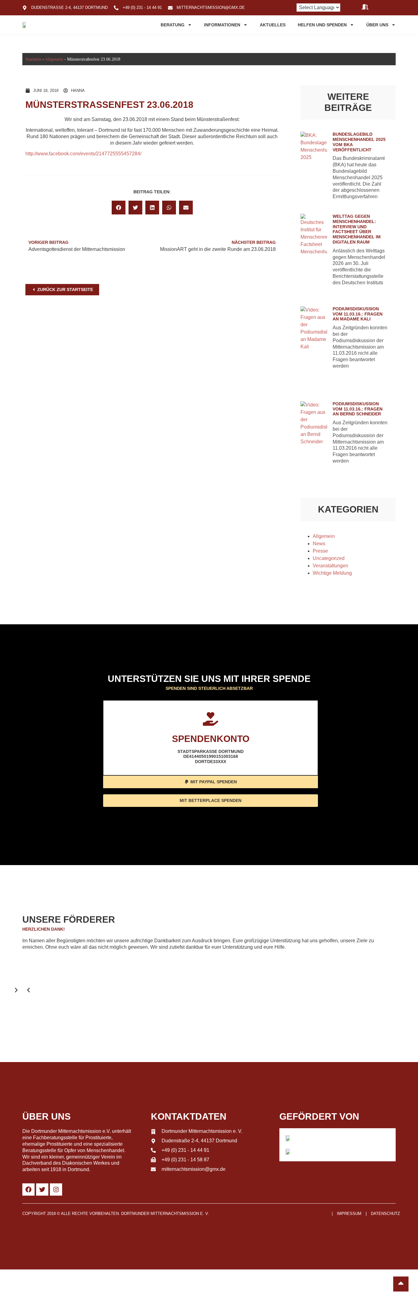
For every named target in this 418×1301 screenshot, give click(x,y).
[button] (118, 207)
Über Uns (377, 24)
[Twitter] (42, 1189)
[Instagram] (56, 1189)
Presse (320, 551)
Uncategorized (329, 558)
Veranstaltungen (330, 565)
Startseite (33, 59)
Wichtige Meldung (332, 573)
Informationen (222, 24)
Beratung (173, 24)
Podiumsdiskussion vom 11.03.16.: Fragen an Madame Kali (358, 314)
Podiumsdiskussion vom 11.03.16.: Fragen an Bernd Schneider (358, 409)
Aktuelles (273, 24)
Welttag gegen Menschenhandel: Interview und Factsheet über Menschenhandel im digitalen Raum (357, 229)
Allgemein (54, 59)
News (319, 543)
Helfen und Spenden (322, 24)
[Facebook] (28, 1189)
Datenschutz (385, 1213)
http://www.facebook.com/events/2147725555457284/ (83, 153)
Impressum (349, 1213)
